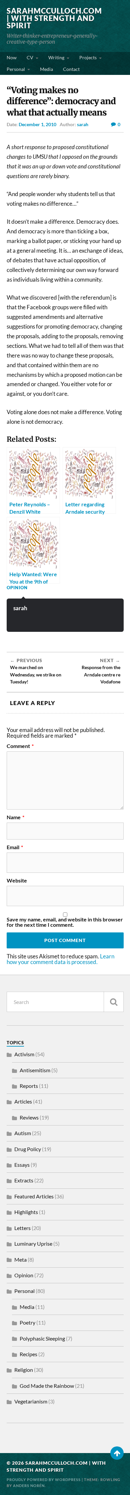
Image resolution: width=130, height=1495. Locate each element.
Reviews (29, 1117)
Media (46, 69)
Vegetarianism (30, 1401)
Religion (23, 1370)
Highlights (26, 1212)
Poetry (27, 1322)
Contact (71, 69)
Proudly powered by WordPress (44, 1479)
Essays (22, 1164)
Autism (22, 1133)
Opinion (17, 587)
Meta (20, 1259)
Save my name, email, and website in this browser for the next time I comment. (65, 922)
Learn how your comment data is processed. (60, 959)
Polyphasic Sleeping (42, 1338)
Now (12, 57)
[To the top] (117, 1453)
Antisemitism (35, 1070)
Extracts (23, 1180)
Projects (88, 57)
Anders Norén (29, 1485)
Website (17, 880)
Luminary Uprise (33, 1243)
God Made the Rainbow (47, 1385)
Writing (56, 57)
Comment (20, 746)
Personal (16, 69)
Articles (23, 1101)
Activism (24, 1054)
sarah (82, 124)
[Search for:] (65, 1002)
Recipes (28, 1354)
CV (30, 57)
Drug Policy (27, 1149)
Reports (29, 1086)
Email (15, 847)
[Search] (114, 1002)
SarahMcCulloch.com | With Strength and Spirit (54, 18)
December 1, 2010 (37, 124)
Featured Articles (34, 1196)
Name (15, 817)
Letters (22, 1228)
